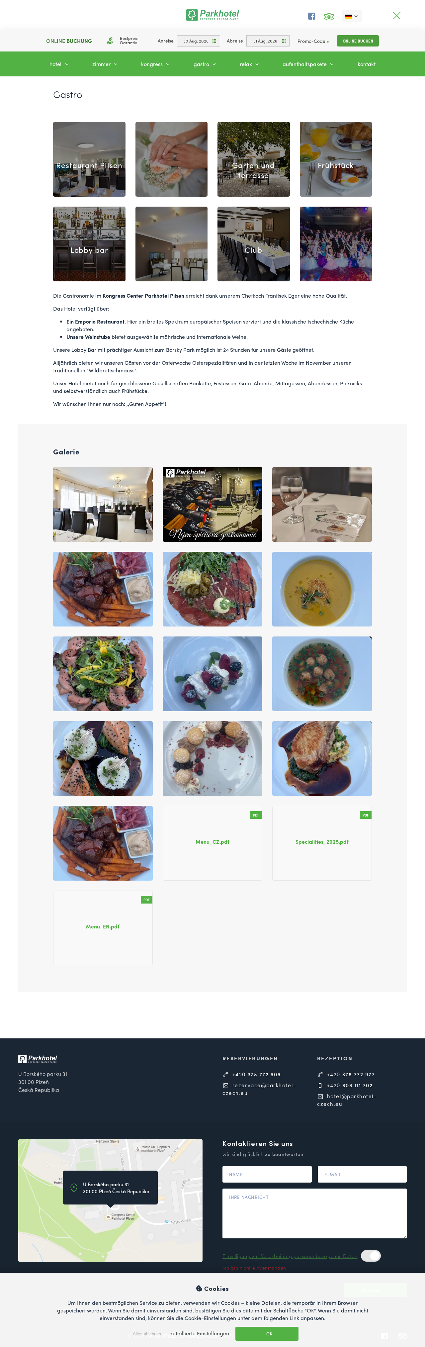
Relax (246, 64)
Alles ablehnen (146, 1333)
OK (269, 1334)
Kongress (152, 64)
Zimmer (102, 64)
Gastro (202, 64)
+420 (255, 1074)
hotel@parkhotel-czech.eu (347, 1099)
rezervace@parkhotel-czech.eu (259, 1089)
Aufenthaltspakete (305, 64)
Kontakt (367, 64)
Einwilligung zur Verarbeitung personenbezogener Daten (290, 1255)
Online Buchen (358, 41)
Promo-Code (313, 41)
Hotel (56, 64)
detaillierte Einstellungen (199, 1333)
